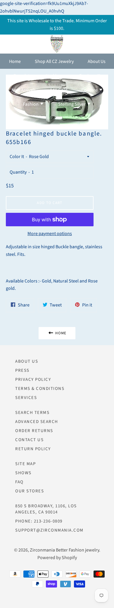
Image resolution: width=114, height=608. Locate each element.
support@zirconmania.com (49, 530)
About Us (97, 61)
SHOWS (23, 473)
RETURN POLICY (33, 449)
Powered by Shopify (57, 557)
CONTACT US (29, 440)
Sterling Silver (72, 104)
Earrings (87, 76)
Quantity (18, 172)
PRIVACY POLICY (33, 379)
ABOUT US (26, 361)
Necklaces (55, 76)
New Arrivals (23, 90)
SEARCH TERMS (32, 413)
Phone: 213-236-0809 (39, 521)
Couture (90, 90)
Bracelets (22, 76)
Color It (17, 156)
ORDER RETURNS (34, 431)
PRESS (22, 370)
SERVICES (26, 398)
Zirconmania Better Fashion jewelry (64, 550)
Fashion (31, 104)
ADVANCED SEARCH (36, 422)
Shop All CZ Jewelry (54, 61)
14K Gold (59, 90)
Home (15, 61)
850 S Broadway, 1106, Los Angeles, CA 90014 (46, 509)
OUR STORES (29, 491)
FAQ (19, 482)
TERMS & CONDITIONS (39, 389)
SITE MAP (25, 464)
